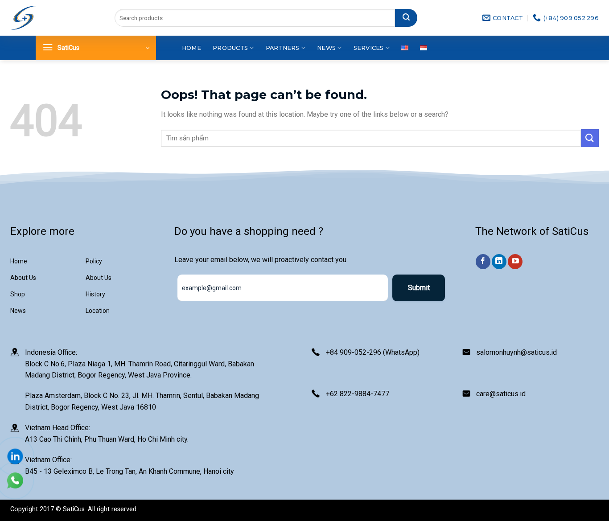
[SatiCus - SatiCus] (23, 17)
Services (369, 48)
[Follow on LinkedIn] (499, 261)
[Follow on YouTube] (515, 261)
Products (230, 48)
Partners (283, 48)
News (326, 48)
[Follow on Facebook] (483, 261)
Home (191, 48)
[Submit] (406, 18)
